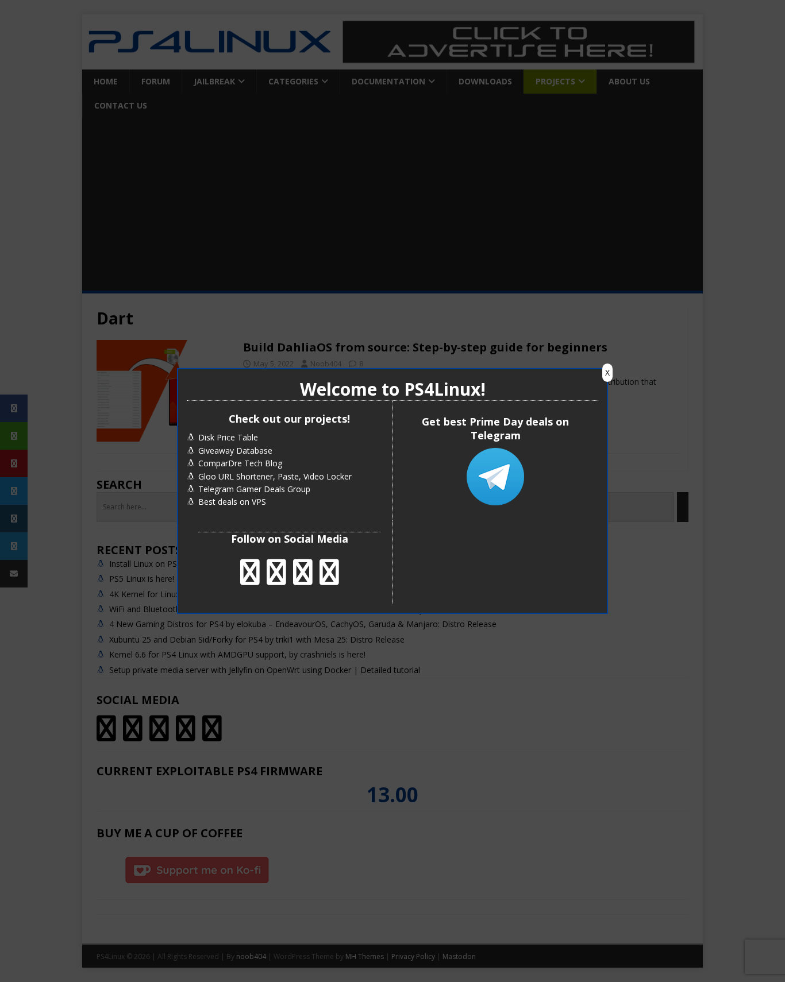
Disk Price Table (228, 437)
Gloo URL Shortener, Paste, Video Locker (275, 476)
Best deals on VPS (232, 501)
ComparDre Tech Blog (240, 463)
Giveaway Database (235, 450)
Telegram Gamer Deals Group (254, 489)
